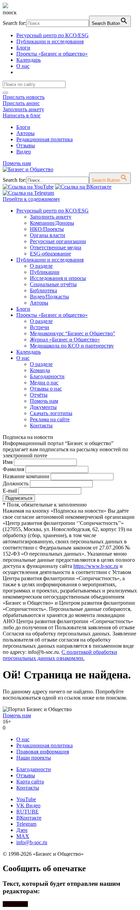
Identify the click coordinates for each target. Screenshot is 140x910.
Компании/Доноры (52, 223)
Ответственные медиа (55, 247)
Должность (16, 483)
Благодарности (47, 376)
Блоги (23, 47)
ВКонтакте (28, 818)
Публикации (44, 272)
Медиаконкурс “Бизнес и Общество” (72, 333)
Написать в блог (22, 115)
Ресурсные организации (58, 241)
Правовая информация (42, 751)
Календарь (28, 60)
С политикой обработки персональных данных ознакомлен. (60, 655)
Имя (8, 462)
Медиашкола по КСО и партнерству (72, 346)
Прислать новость (24, 97)
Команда (40, 370)
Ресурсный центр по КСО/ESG (52, 35)
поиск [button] (10, 12)
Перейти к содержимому (31, 199)
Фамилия (13, 469)
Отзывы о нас (46, 389)
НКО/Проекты (47, 229)
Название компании (26, 476)
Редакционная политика (44, 139)
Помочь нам (17, 163)
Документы (43, 407)
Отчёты (39, 395)
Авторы (25, 133)
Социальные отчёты (53, 284)
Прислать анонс (21, 103)
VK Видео (28, 805)
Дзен (22, 830)
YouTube (26, 799)
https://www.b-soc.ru (95, 566)
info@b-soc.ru (31, 842)
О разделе (41, 266)
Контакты (41, 425)
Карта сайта (30, 781)
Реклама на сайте (50, 419)
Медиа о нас (44, 382)
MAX (22, 836)
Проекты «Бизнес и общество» (52, 54)
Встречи (39, 327)
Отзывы (25, 145)
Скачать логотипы (51, 413)
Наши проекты (33, 758)
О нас (23, 66)
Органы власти (47, 235)
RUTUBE (27, 811)
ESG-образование (50, 253)
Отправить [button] (15, 904)
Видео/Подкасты (49, 296)
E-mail (10, 491)
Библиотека (43, 290)
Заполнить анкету (23, 109)
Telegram (26, 824)
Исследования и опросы (58, 278)
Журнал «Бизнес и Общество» (65, 339)
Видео (23, 152)
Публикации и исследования (50, 41)
